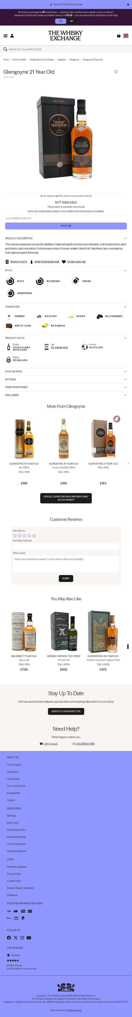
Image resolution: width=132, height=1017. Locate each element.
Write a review (19, 553)
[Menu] (5, 35)
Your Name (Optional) (22, 540)
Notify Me (66, 226)
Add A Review (19, 530)
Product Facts (14, 338)
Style (8, 270)
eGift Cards (12, 822)
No (71, 21)
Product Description (18, 238)
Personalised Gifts (16, 829)
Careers (11, 800)
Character (12, 306)
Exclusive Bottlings (16, 836)
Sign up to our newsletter (66, 711)
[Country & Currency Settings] (125, 35)
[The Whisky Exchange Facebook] (9, 938)
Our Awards (13, 778)
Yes (60, 21)
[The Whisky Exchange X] (16, 938)
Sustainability (13, 793)
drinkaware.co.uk (74, 1010)
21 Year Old (59, 347)
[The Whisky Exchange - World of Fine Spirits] (65, 35)
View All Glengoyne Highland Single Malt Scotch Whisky (66, 498)
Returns (10, 379)
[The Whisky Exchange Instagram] (22, 938)
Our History (13, 771)
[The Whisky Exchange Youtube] (28, 938)
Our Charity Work (16, 786)
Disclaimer (12, 395)
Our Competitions (16, 844)
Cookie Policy (14, 881)
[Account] (12, 35)
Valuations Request (16, 851)
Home (6, 59)
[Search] (6, 49)
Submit (66, 578)
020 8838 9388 (85, 743)
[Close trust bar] (128, 4)
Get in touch (51, 743)
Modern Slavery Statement (20, 888)
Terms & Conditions (17, 866)
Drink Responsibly (16, 387)
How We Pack (13, 371)
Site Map (11, 815)
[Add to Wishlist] (116, 72)
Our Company (14, 764)
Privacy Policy (14, 873)
